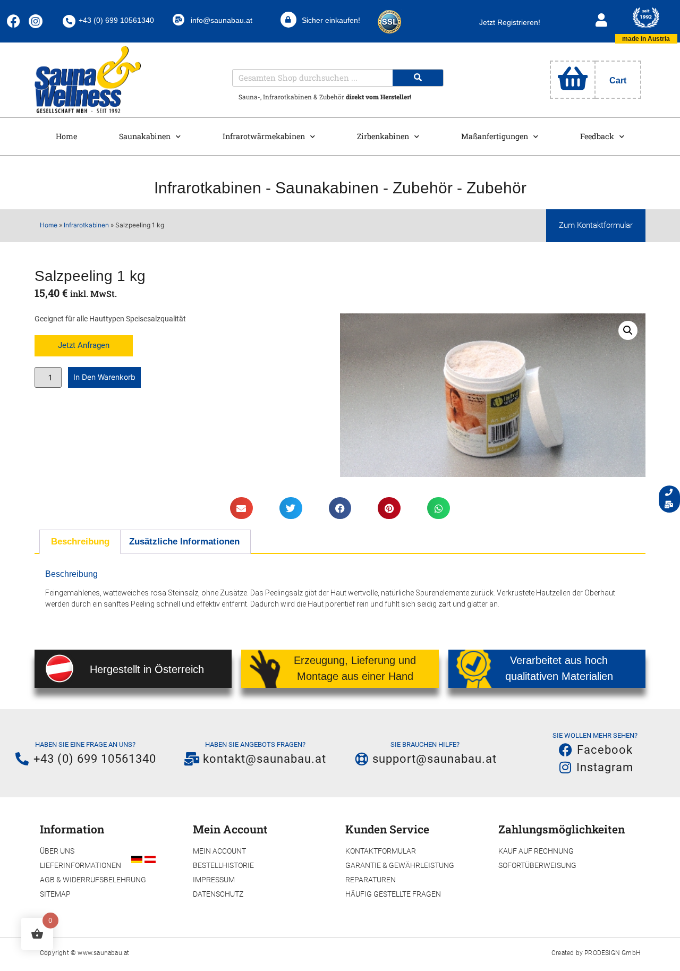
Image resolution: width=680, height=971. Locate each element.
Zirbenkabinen (383, 136)
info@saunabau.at (221, 20)
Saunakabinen (145, 136)
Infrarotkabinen (207, 188)
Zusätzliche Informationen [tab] (184, 541)
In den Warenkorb (104, 376)
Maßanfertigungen (494, 136)
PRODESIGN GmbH (612, 953)
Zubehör (425, 188)
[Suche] (418, 78)
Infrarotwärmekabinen (264, 136)
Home (66, 136)
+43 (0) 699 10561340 (116, 20)
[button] (628, 330)
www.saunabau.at (103, 953)
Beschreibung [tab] (80, 541)
